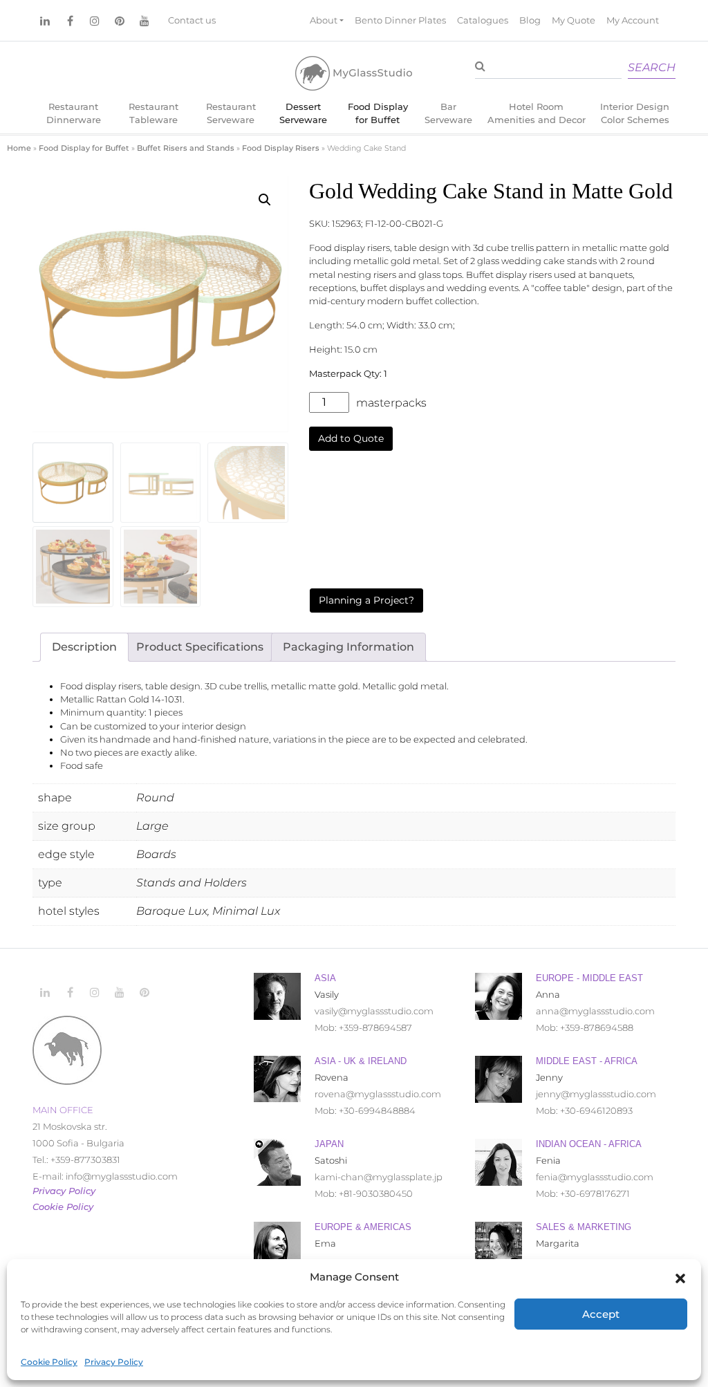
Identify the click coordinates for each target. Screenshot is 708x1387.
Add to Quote (351, 438)
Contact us (192, 20)
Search (652, 67)
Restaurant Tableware (153, 113)
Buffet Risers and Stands (185, 148)
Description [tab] (84, 646)
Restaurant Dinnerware (73, 113)
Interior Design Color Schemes (634, 113)
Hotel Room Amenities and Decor (536, 113)
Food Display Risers (280, 148)
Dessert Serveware (303, 113)
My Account (632, 20)
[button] (680, 1277)
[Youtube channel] (144, 20)
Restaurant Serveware (231, 113)
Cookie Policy (49, 1362)
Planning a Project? (366, 600)
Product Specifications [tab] (199, 646)
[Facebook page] (69, 20)
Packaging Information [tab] (348, 646)
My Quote (573, 20)
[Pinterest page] (119, 20)
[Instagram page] (94, 20)
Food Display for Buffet (378, 113)
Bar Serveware (448, 113)
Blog (530, 20)
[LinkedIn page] (44, 20)
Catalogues (482, 20)
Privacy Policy (113, 1362)
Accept (601, 1314)
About (323, 20)
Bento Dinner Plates (400, 20)
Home (19, 148)
